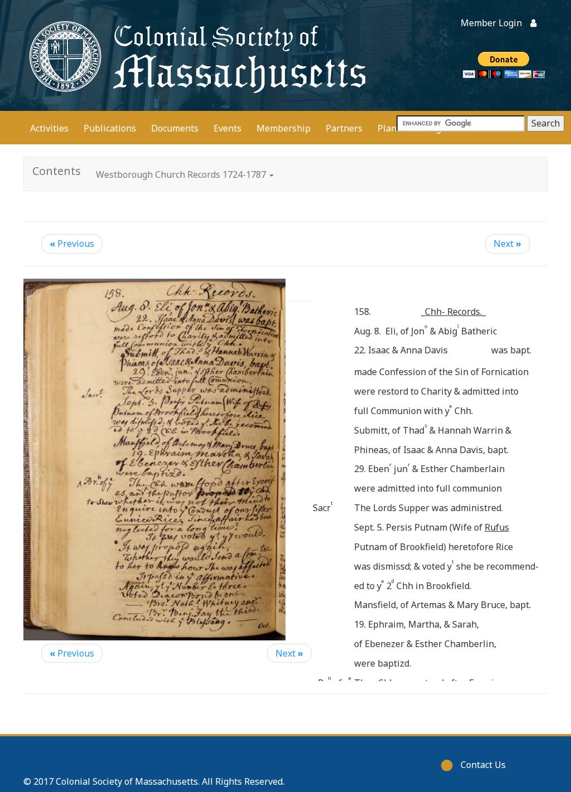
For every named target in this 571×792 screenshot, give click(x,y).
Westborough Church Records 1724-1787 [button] (182, 174)
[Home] (195, 55)
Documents (175, 128)
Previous (72, 243)
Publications (110, 128)
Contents (56, 170)
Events (227, 128)
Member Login (491, 23)
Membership (284, 128)
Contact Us (483, 765)
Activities (49, 128)
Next (507, 243)
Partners (344, 128)
